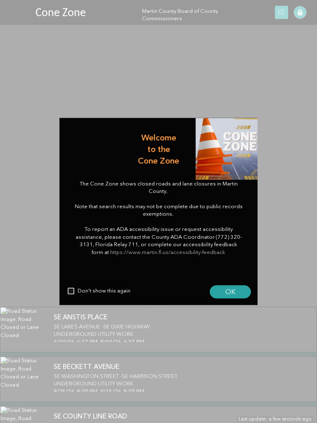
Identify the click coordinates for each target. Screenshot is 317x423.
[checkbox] (71, 291)
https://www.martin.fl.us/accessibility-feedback (167, 252)
